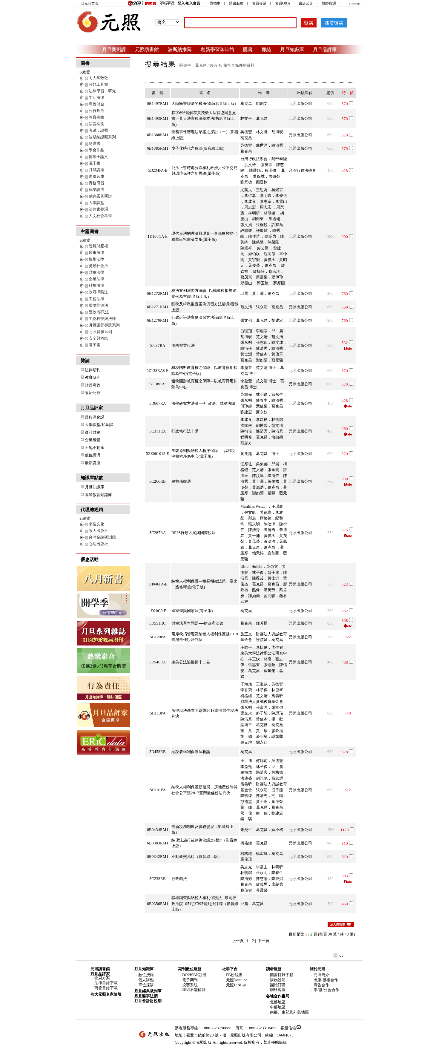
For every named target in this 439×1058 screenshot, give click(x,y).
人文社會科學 (100, 216)
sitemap (354, 3)
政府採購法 (98, 292)
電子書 (94, 163)
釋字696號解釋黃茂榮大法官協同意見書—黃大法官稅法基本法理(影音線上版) (203, 119)
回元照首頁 (90, 3)
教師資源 (329, 3)
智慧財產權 (98, 246)
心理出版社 (98, 544)
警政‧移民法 (99, 312)
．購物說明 (275, 980)
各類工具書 (98, 84)
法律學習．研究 (102, 91)
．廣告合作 (319, 985)
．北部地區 (275, 1002)
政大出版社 (98, 530)
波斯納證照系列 (102, 137)
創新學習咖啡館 (217, 49)
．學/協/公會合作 (324, 990)
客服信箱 (288, 1028)
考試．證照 (98, 130)
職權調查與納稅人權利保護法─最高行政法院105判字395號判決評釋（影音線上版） (204, 904)
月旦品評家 (325, 49)
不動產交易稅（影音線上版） (196, 856)
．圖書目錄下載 (279, 975)
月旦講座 (96, 170)
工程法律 (96, 299)
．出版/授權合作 (324, 980)
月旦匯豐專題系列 (104, 325)
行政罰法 (179, 878)
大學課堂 (96, 202)
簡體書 (94, 143)
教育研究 (92, 377)
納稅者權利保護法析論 (190, 751)
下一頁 (263, 941)
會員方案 (102, 978)
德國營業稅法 (183, 345)
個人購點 (146, 980)
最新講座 (92, 463)
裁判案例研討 (100, 196)
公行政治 (96, 110)
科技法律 (96, 285)
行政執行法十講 (185, 431)
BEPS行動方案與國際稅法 (193, 532)
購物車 (215, 3)
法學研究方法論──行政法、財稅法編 (203, 403)
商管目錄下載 (106, 988)
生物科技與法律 (102, 318)
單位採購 (146, 985)
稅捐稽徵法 (181, 481)
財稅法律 (96, 272)
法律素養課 (98, 209)
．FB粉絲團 (232, 975)
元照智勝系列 (100, 331)
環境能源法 (98, 305)
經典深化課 (94, 417)
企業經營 (92, 440)
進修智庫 (96, 176)
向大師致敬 (98, 78)
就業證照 (96, 189)
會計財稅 (92, 432)
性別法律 (96, 259)
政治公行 (92, 392)
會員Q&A (282, 3)
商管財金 (96, 104)
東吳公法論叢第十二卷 (190, 662)
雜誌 (266, 49)
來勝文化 (96, 524)
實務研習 (96, 183)
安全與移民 (98, 338)
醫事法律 (96, 252)
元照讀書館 (147, 49)
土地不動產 (94, 447)
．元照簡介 (319, 975)
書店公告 (306, 3)
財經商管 (92, 385)
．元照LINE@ (234, 985)
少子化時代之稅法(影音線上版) (197, 148)
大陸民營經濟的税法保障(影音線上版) (203, 103)
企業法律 (96, 279)
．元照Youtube (235, 980)
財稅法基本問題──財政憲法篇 (197, 623)
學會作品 (96, 150)
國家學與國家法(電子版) (192, 610)
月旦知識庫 (292, 49)
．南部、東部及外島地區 (287, 1012)
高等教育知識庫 (98, 495)
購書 (248, 49)
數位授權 (146, 975)
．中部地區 (275, 1007)
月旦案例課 (114, 49)
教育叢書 (96, 117)
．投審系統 (188, 985)
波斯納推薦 (180, 49)
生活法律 (96, 97)
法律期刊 (92, 370)
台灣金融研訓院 (102, 537)
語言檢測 (96, 124)
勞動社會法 (98, 265)
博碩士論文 (98, 156)
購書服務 (236, 3)
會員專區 (259, 3)
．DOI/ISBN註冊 (192, 975)
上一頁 (238, 941)
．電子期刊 (188, 980)
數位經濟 (92, 455)
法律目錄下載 (106, 983)
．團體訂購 (275, 985)
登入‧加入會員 (189, 3)
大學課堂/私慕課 (99, 424)
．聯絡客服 (275, 990)
